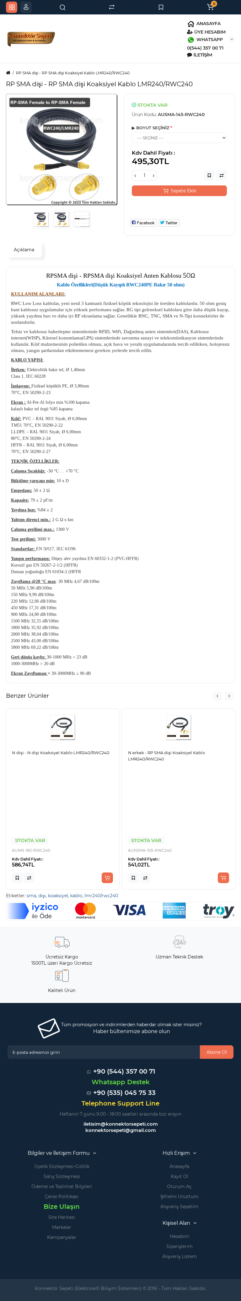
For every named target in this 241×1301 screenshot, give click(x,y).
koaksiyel (58, 895)
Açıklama (24, 250)
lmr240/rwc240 (101, 895)
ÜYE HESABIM (209, 32)
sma (31, 895)
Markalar (61, 1227)
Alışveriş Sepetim (179, 1206)
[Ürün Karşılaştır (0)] (111, 7)
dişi (42, 895)
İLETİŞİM (202, 55)
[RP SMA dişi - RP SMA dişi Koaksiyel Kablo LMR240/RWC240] (61, 149)
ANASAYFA (208, 23)
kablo (76, 895)
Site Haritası (61, 1217)
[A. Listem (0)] (161, 7)
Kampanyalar (61, 1237)
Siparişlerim (179, 1246)
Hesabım (179, 1236)
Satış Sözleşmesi (62, 1176)
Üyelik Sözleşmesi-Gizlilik (61, 1166)
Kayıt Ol (179, 1176)
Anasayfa (179, 1166)
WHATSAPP (209, 39)
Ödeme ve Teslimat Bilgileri (61, 1186)
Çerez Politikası (61, 1196)
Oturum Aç (179, 1186)
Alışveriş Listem (179, 1256)
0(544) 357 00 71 (205, 48)
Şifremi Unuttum (179, 1196)
